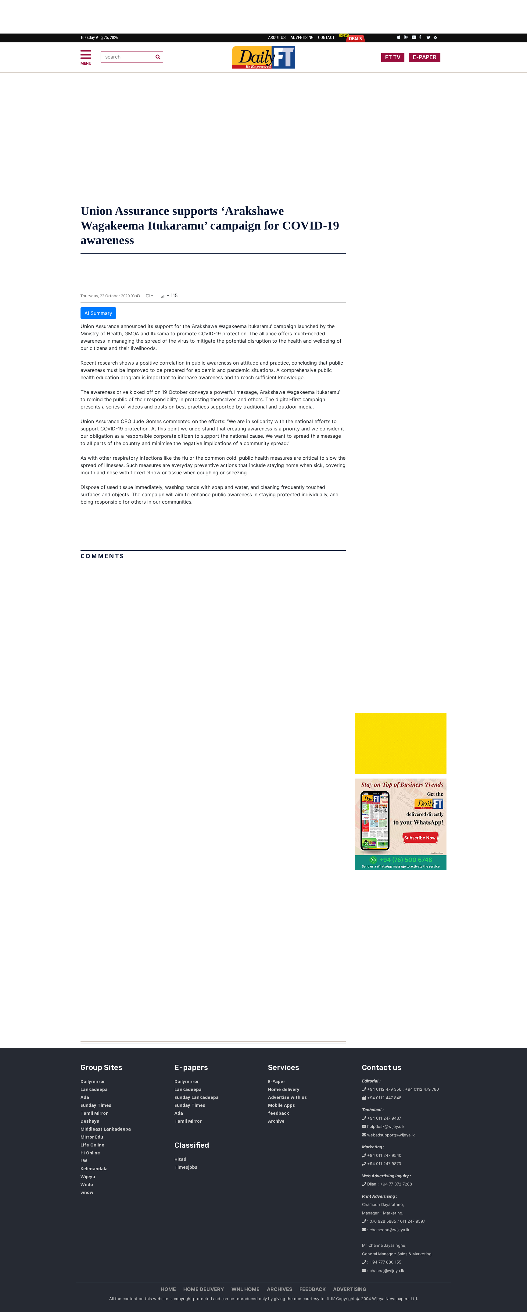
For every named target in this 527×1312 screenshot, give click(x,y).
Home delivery (283, 1089)
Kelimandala (94, 1168)
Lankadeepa (94, 1089)
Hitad (180, 1159)
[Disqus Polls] (213, 638)
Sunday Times (96, 1105)
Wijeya (88, 1176)
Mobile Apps (281, 1105)
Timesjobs (185, 1167)
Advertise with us (287, 1097)
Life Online (92, 1145)
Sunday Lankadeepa (196, 1097)
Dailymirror (93, 1081)
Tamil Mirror (94, 1113)
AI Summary (98, 313)
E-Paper (276, 1081)
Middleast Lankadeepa (106, 1129)
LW (84, 1161)
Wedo (87, 1184)
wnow (87, 1192)
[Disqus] (213, 798)
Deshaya (90, 1121)
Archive (276, 1121)
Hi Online (90, 1153)
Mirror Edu (92, 1137)
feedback (278, 1113)
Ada (85, 1097)
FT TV (392, 57)
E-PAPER (424, 57)
